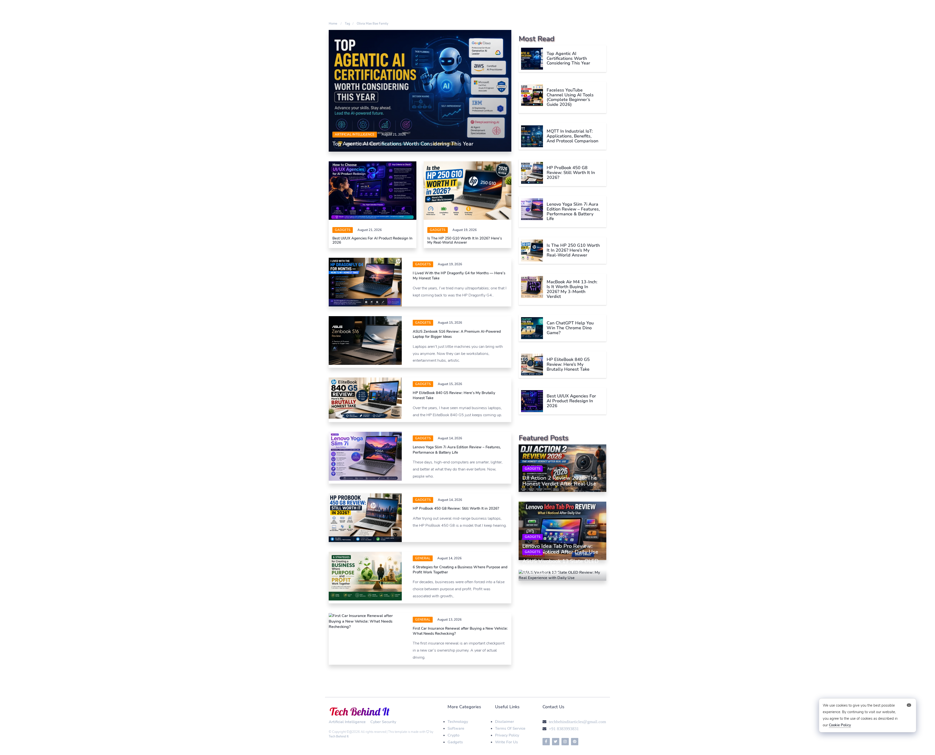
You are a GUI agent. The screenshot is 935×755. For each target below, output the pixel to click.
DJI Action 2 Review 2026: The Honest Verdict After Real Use (559, 481)
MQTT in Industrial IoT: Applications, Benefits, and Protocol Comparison (572, 136)
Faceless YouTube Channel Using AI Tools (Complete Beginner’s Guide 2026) (570, 97)
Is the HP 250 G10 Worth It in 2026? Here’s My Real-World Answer (464, 240)
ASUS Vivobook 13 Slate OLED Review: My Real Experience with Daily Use (560, 567)
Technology (458, 721)
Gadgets (342, 230)
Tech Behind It (339, 736)
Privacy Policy (507, 735)
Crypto (453, 735)
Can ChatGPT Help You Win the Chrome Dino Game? (570, 328)
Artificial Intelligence (354, 134)
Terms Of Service (510, 728)
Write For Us (506, 742)
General (422, 558)
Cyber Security (383, 722)
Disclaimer (504, 721)
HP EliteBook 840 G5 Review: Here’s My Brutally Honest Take (568, 364)
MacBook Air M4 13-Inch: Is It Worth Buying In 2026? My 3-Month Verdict (572, 289)
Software (456, 728)
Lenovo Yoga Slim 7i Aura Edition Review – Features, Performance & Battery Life (457, 450)
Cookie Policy (840, 725)
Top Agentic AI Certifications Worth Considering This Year (402, 143)
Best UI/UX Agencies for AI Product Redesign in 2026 (372, 240)
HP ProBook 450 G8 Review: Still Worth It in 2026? (456, 508)
